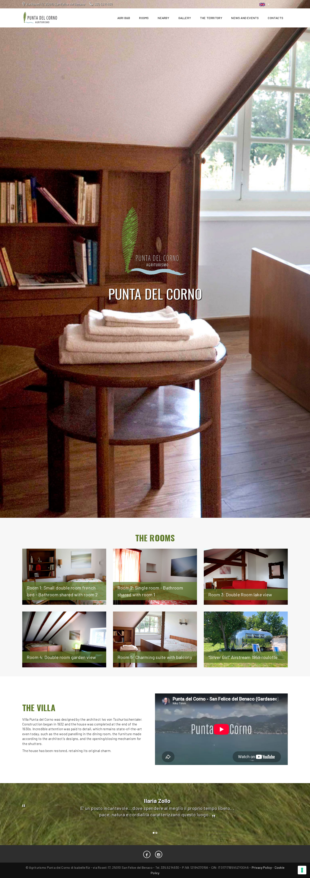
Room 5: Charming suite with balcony (155, 657)
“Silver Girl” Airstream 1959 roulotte (243, 657)
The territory (211, 18)
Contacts (275, 18)
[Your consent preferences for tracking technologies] (302, 870)
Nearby (163, 18)
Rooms (144, 18)
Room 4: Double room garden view (61, 657)
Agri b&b (123, 18)
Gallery (184, 18)
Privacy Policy (262, 867)
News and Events (245, 18)
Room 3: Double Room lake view (240, 594)
